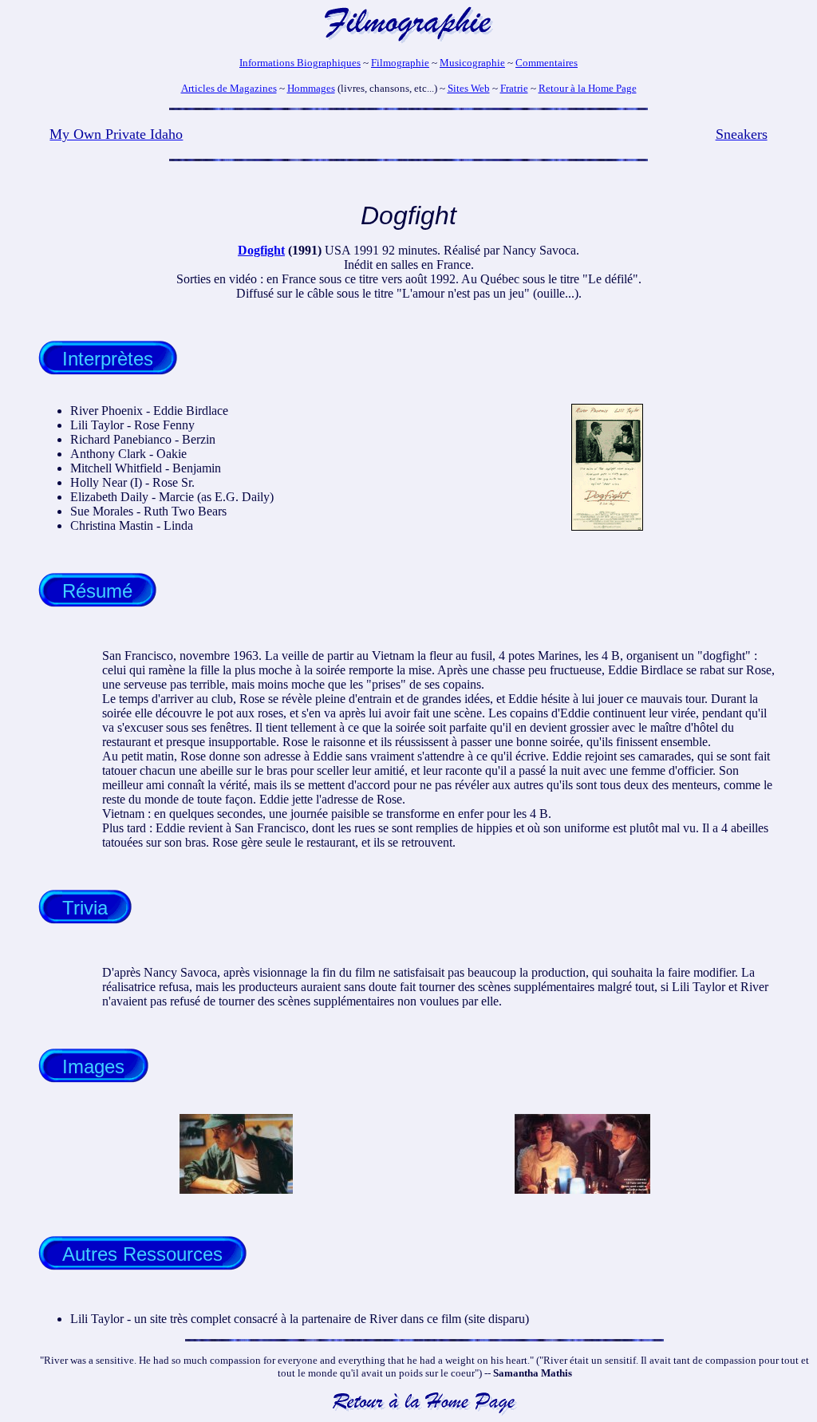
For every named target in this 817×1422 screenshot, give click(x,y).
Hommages (311, 88)
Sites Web (469, 88)
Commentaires (546, 63)
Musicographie (472, 63)
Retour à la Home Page (588, 88)
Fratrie (514, 88)
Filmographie (400, 63)
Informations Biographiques (300, 63)
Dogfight (261, 250)
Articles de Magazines (229, 88)
